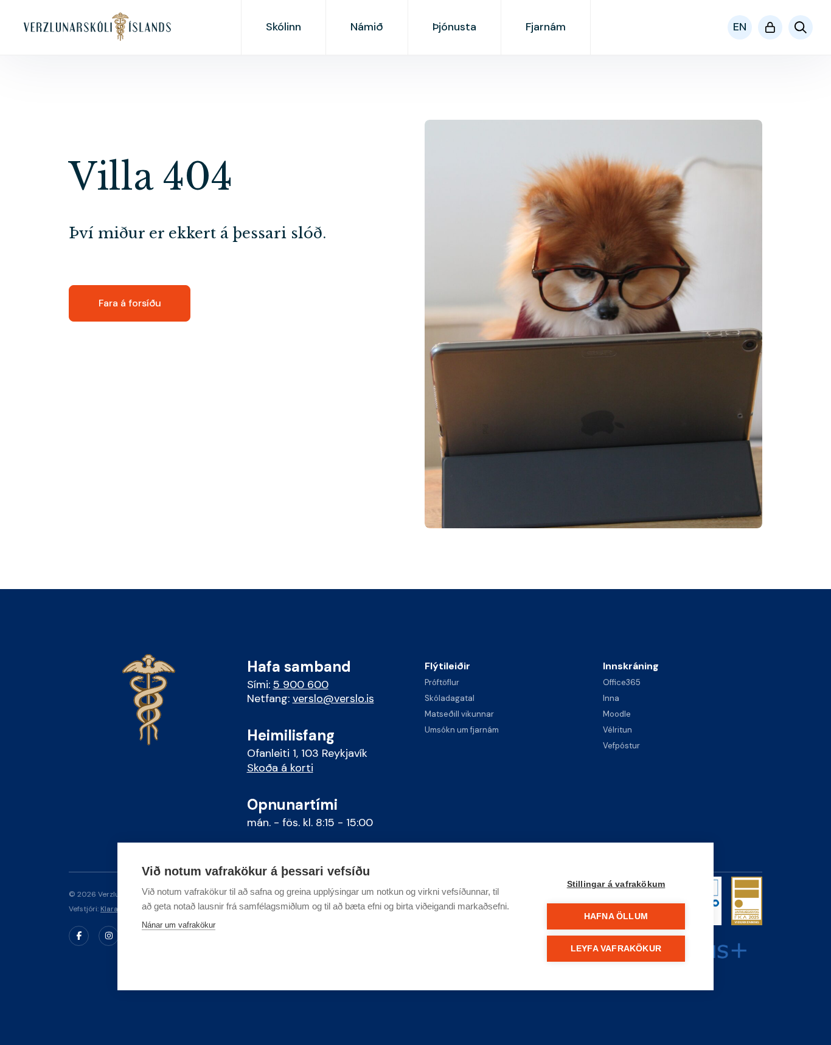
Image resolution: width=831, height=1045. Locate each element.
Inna (611, 698)
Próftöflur (442, 682)
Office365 (622, 682)
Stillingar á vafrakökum (616, 884)
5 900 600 (301, 684)
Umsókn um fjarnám (462, 730)
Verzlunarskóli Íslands (98, 27)
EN (739, 26)
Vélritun (617, 730)
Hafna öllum (616, 916)
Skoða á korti (280, 767)
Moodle (617, 714)
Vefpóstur (621, 745)
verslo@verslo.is (333, 698)
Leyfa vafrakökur (616, 948)
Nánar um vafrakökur (178, 924)
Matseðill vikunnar (459, 714)
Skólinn (283, 26)
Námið (366, 26)
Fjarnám (546, 26)
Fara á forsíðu (130, 303)
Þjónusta (454, 26)
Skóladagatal (450, 698)
